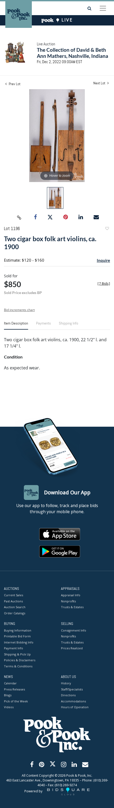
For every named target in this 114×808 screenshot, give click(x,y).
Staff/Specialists (72, 689)
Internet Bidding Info (18, 642)
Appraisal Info (70, 595)
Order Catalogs (14, 613)
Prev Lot (14, 83)
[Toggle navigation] (103, 8)
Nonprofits (68, 601)
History (66, 683)
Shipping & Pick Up (17, 654)
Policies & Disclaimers (19, 660)
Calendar (10, 683)
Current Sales (13, 595)
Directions (68, 695)
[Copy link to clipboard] (19, 217)
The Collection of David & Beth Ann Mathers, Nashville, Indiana (72, 53)
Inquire (103, 260)
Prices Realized (72, 648)
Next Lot (99, 83)
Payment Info (13, 648)
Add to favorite (107, 229)
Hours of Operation (75, 707)
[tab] (16, 325)
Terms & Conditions (18, 666)
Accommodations (73, 701)
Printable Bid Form (17, 636)
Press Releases (14, 689)
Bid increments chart (19, 310)
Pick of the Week (16, 701)
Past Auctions (13, 601)
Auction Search (14, 607)
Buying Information (17, 630)
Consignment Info (73, 630)
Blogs (7, 695)
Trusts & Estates (72, 607)
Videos (9, 707)
